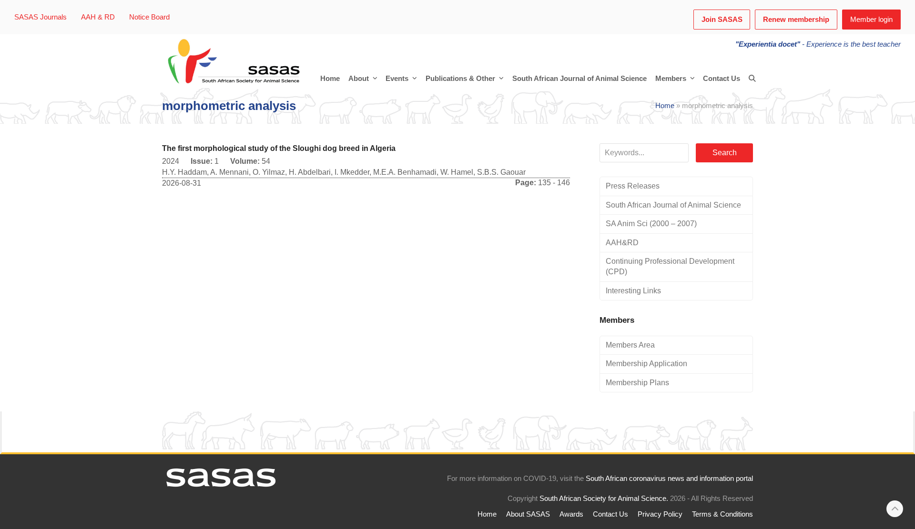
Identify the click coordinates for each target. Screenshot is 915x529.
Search (724, 153)
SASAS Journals (40, 17)
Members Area (630, 345)
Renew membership (796, 19)
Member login (871, 19)
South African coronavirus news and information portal (669, 478)
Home (664, 106)
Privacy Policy (660, 514)
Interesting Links (633, 291)
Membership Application (646, 363)
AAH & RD (98, 17)
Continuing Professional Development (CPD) (670, 266)
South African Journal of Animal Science (673, 205)
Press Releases (633, 186)
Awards (571, 514)
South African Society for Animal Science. (603, 498)
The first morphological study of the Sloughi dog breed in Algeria (279, 148)
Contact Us (610, 514)
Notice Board (149, 17)
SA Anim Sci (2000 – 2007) (651, 224)
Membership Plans (637, 383)
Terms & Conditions (722, 514)
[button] (752, 78)
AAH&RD (622, 243)
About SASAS (528, 514)
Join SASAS (722, 19)
